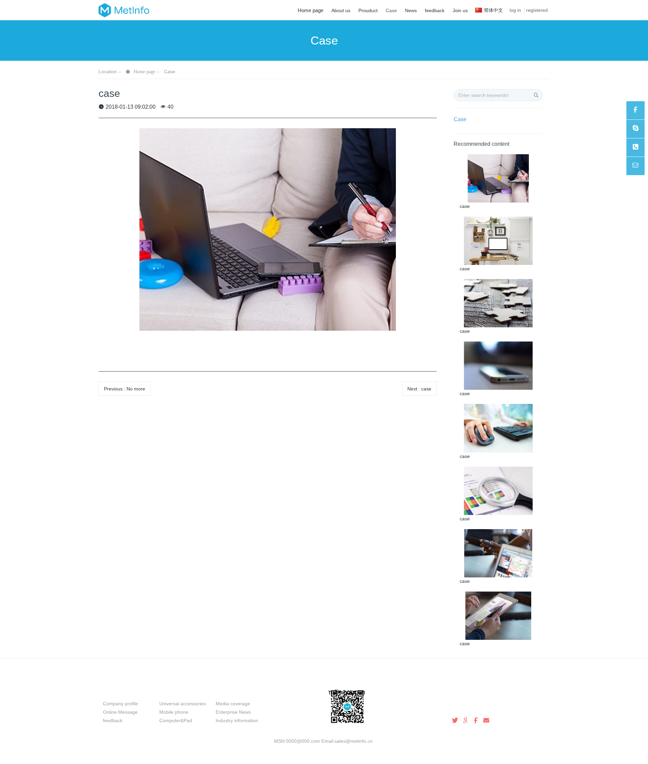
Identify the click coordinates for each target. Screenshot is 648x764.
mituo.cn (365, 749)
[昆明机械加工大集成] (124, 10)
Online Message (120, 712)
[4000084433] (635, 147)
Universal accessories (182, 703)
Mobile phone (173, 712)
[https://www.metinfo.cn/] (635, 110)
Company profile (120, 703)
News (224, 691)
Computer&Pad (175, 720)
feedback (113, 720)
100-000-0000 (465, 707)
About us (116, 691)
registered (537, 10)
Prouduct (172, 691)
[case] (498, 178)
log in (515, 10)
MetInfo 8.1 (313, 749)
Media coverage (233, 703)
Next (419, 388)
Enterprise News (233, 712)
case (465, 206)
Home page (310, 10)
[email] (635, 166)
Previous (124, 388)
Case (169, 71)
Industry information (237, 720)
